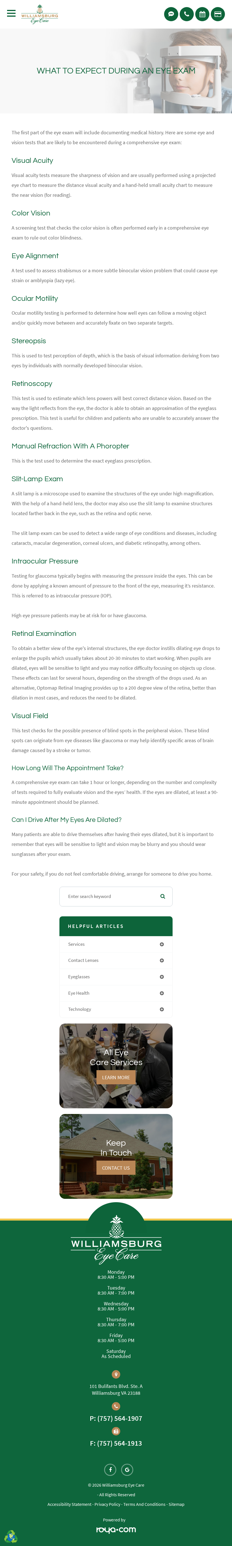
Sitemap (176, 1504)
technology (79, 1009)
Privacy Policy (107, 1504)
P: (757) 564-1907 (116, 1418)
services (76, 944)
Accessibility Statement (69, 1504)
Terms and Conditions (144, 1504)
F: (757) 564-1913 (116, 1443)
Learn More (116, 1077)
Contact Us (116, 1168)
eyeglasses (79, 977)
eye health (78, 993)
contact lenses (83, 960)
